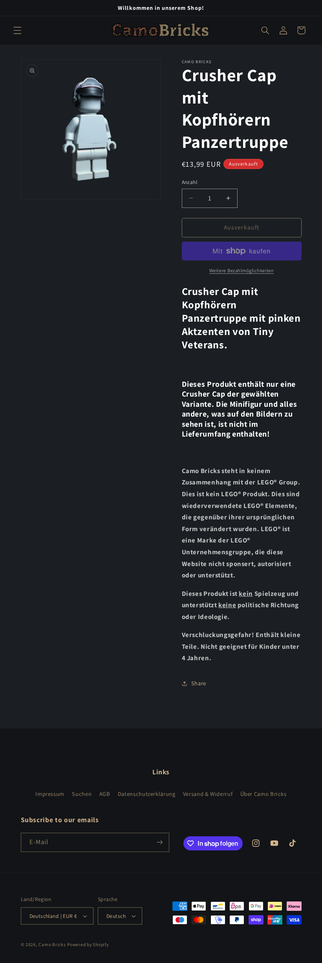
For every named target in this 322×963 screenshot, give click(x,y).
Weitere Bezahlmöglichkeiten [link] (241, 270)
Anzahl (190, 182)
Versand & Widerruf (207, 793)
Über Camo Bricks (263, 793)
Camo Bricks (52, 944)
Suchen (81, 793)
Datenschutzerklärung (147, 793)
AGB (104, 793)
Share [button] (198, 683)
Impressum (49, 793)
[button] (17, 30)
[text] (242, 409)
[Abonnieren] (159, 842)
